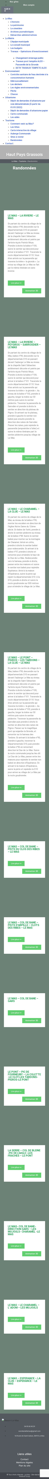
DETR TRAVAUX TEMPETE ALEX (31, 68)
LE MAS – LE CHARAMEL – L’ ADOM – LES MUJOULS (23, 1306)
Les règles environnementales (24, 87)
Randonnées (16, 140)
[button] (24, 16)
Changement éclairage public (30, 58)
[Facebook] (24, 1443)
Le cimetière (16, 28)
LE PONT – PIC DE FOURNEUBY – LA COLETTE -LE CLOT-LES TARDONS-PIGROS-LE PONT (24, 1075)
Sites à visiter (17, 137)
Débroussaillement (19, 81)
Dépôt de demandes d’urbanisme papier (29, 110)
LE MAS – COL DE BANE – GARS (23, 1000)
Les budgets (16, 48)
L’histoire (14, 22)
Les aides (14, 117)
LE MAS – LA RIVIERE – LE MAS (23, 217)
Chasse (14, 94)
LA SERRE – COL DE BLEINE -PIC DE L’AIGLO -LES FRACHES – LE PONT (24, 1153)
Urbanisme (10, 97)
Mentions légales (24, 1462)
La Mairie (9, 38)
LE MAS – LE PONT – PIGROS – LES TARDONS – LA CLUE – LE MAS (24, 660)
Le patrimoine (17, 25)
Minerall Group (24, 1476)
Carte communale (19, 114)
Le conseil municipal (20, 45)
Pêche (13, 91)
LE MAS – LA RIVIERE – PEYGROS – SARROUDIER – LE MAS (24, 344)
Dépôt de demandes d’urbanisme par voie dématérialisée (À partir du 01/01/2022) (27, 104)
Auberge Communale (20, 133)
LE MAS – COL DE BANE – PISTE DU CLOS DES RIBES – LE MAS (24, 849)
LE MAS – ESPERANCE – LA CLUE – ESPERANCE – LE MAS (24, 1381)
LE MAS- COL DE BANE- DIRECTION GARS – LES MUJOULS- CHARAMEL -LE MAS (24, 1230)
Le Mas (8, 18)
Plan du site (24, 1465)
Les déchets (16, 84)
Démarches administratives (23, 35)
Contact (9, 143)
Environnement (12, 71)
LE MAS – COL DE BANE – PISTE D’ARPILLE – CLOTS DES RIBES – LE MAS (23, 925)
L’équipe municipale (19, 41)
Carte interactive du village (23, 130)
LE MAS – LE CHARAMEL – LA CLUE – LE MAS (23, 510)
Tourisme (9, 120)
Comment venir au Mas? (22, 124)
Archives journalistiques (22, 31)
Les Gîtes (14, 127)
